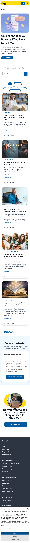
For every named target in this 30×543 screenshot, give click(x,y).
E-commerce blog (7, 469)
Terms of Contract (7, 488)
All (10, 84)
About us (4, 444)
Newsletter (5, 471)
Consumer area (6, 500)
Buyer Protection (6, 505)
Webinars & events (7, 466)
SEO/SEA (23, 87)
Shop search (5, 452)
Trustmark (5, 502)
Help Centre (5, 483)
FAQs (3, 486)
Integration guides (7, 480)
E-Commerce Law (15, 90)
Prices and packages (7, 491)
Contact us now (15, 424)
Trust (17, 87)
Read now (8, 57)
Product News (6, 449)
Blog (4, 9)
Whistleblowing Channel (8, 454)
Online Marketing (8, 87)
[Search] (26, 74)
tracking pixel (14, 369)
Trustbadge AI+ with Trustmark (10, 463)
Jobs (3, 446)
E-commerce (17, 84)
